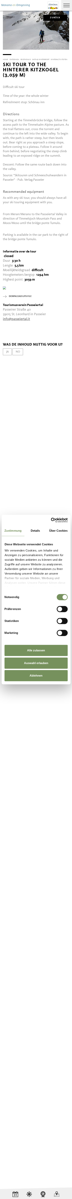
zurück (55, 18)
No (18, 351)
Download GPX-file (20, 296)
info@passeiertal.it (16, 319)
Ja (7, 351)
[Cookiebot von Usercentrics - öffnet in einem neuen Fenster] (51, 520)
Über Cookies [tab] (58, 530)
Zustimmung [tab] (13, 530)
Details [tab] (35, 530)
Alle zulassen (36, 650)
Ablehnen (36, 675)
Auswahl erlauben (36, 663)
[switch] (62, 609)
